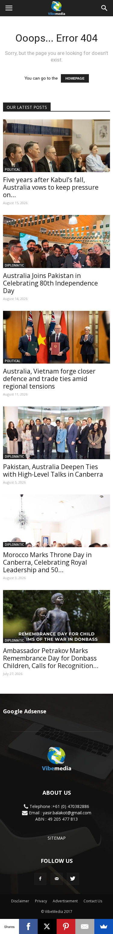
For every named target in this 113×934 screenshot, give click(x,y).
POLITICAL (12, 169)
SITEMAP (57, 838)
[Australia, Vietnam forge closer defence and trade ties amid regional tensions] (56, 337)
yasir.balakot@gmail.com (67, 813)
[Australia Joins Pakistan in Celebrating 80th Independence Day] (56, 241)
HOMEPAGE (74, 78)
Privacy (41, 901)
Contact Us (92, 901)
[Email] (84, 926)
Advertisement (65, 901)
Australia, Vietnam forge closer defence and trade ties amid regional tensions (49, 378)
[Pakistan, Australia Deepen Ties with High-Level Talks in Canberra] (56, 432)
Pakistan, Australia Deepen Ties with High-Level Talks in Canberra (53, 470)
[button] (104, 8)
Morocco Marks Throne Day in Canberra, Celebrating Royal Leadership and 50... (47, 562)
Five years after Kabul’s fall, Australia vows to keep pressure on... (51, 187)
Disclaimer (20, 901)
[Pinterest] (66, 926)
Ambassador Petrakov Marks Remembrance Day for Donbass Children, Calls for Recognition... (51, 658)
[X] (47, 926)
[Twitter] (73, 879)
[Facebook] (40, 879)
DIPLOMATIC (14, 265)
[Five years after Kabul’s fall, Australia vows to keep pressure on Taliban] (56, 145)
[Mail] (57, 879)
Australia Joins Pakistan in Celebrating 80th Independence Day (50, 283)
